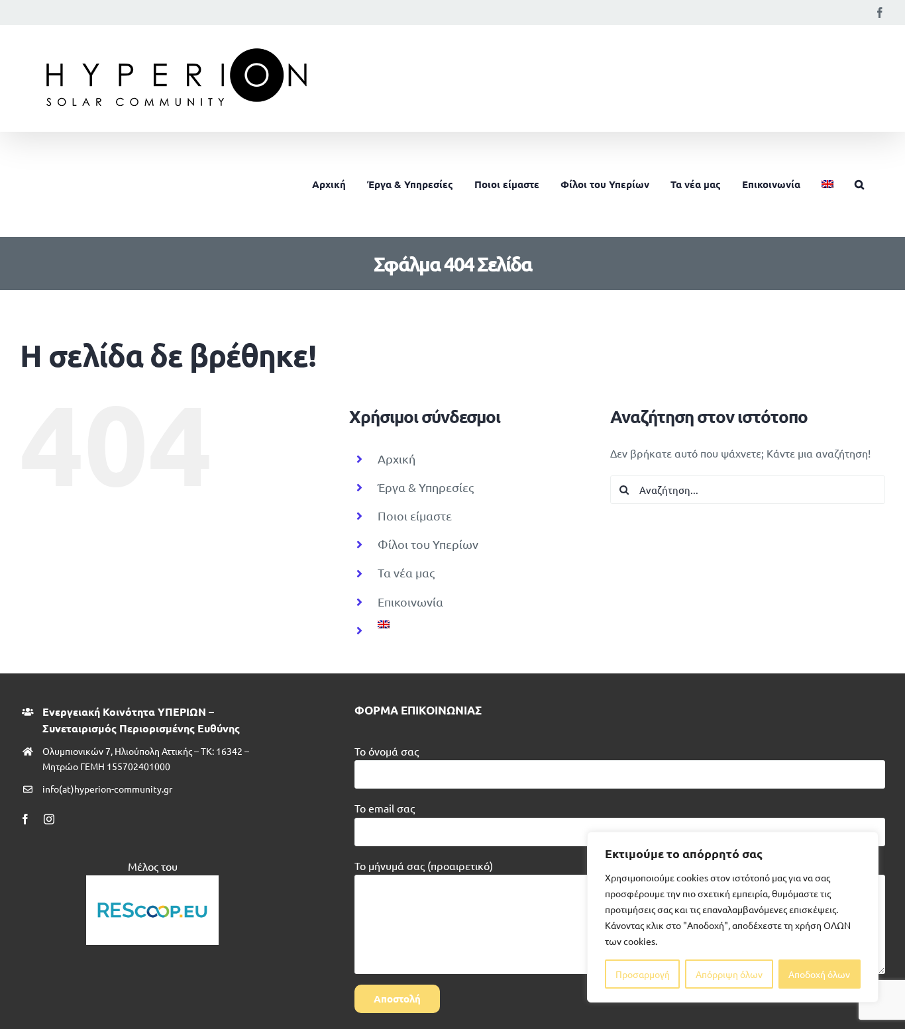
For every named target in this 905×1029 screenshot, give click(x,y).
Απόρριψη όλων (729, 974)
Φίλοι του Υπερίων (428, 544)
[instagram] (49, 819)
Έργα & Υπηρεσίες (426, 487)
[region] (732, 917)
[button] (859, 184)
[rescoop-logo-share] (152, 880)
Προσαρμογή (642, 974)
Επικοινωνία (410, 602)
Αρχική (396, 459)
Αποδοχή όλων (819, 974)
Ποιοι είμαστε (415, 515)
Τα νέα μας (406, 572)
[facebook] (25, 819)
